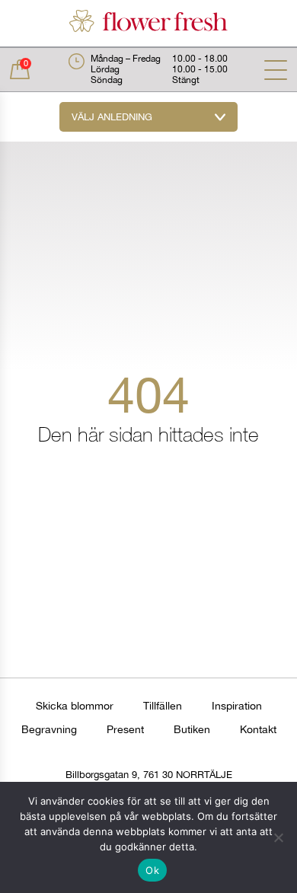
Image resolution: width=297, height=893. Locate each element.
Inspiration (237, 706)
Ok (152, 870)
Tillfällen (162, 706)
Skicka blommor (74, 706)
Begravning (49, 729)
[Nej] (278, 837)
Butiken (192, 729)
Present (125, 729)
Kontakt (258, 729)
